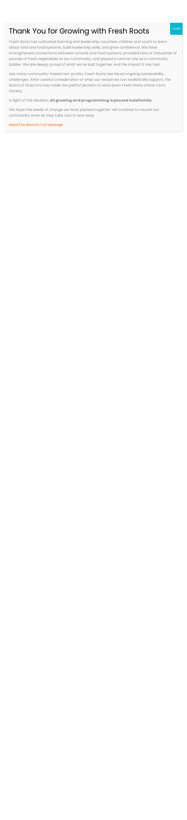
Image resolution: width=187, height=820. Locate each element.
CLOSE (176, 29)
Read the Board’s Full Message (36, 124)
